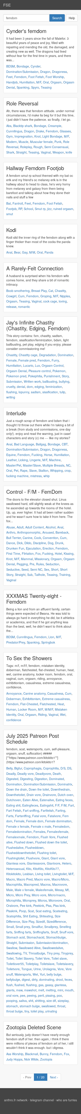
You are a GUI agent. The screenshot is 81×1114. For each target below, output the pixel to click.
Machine (55, 460)
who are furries (66, 1100)
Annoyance (14, 693)
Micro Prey (23, 895)
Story (65, 376)
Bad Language (24, 444)
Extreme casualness (56, 699)
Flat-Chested (29, 704)
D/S (62, 768)
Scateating (60, 911)
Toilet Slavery (24, 958)
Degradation (47, 355)
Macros (45, 884)
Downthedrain (60, 789)
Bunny (44, 1054)
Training (64, 574)
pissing (50, 995)
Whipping (56, 470)
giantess (60, 985)
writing (10, 397)
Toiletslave (47, 964)
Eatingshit (46, 805)
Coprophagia (32, 768)
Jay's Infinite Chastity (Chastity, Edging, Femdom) (38, 325)
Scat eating (43, 911)
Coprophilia (51, 768)
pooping (11, 1000)
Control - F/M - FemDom (34, 491)
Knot (37, 136)
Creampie (54, 126)
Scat (31, 911)
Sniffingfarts (41, 932)
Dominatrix (64, 784)
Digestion (41, 779)
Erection (48, 548)
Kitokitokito (13, 874)
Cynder (35, 66)
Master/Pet (13, 465)
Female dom (34, 821)
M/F (38, 82)
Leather (11, 460)
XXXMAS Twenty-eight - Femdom (34, 598)
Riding (42, 714)
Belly (9, 768)
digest (26, 979)
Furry (55, 360)
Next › (54, 1077)
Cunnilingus (14, 131)
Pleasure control (40, 371)
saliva (23, 1000)
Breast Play (39, 290)
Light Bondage (52, 136)
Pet (16, 470)
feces (68, 979)
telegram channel (42, 1100)
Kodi (11, 229)
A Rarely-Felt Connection (34, 268)
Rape (23, 470)
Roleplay (26, 147)
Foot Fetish (36, 77)
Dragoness (59, 71)
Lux (37, 365)
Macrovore (59, 884)
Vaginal (46, 152)
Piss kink (59, 905)
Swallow (11, 948)
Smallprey (51, 926)
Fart (71, 805)
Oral (46, 82)
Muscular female (41, 141)
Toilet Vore (42, 958)
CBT (65, 444)
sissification (50, 392)
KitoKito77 (52, 868)
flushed (19, 985)
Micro (10, 895)
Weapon (58, 152)
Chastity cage (28, 355)
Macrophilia (14, 884)
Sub (30, 574)
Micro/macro (56, 895)
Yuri (42, 974)
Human (11, 709)
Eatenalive (47, 800)
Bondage (23, 66)
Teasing (46, 87)
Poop (22, 911)
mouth (69, 990)
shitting (40, 1000)
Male (9, 890)
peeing (31, 995)
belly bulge (54, 974)
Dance (10, 543)
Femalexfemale (57, 831)
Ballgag (41, 444)
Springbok (48, 642)
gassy (49, 985)
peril (41, 995)
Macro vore (42, 879)
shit (31, 1000)
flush (9, 985)
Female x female (17, 826)
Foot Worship (55, 77)
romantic (24, 306)
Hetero (66, 863)
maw (19, 990)
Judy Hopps (14, 1059)
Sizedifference (56, 921)
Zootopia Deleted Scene (33, 1027)
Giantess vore (15, 863)
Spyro (35, 87)
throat (61, 1006)
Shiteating (46, 916)
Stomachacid (35, 937)
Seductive (13, 569)
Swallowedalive (52, 948)
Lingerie (35, 460)
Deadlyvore (43, 773)
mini (60, 990)
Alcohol (51, 527)
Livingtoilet (59, 874)
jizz (49, 209)
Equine (11, 455)
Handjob (12, 82)
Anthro (10, 532)
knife (69, 152)
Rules (40, 564)
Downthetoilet (15, 795)
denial (21, 386)
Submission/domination (52, 942)
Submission (14, 381)
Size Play (28, 921)
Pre (32, 564)
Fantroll (18, 203)
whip (46, 476)
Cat (50, 290)
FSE (7, 5)
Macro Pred (25, 879)
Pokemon (58, 371)
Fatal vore (39, 816)
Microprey (29, 900)
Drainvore (49, 795)
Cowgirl (11, 296)
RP (20, 209)
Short (54, 569)
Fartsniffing (22, 816)
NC (68, 465)
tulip (62, 392)
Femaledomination (19, 831)
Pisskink (11, 911)
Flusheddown (34, 847)
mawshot (30, 990)
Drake (40, 131)
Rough (38, 147)
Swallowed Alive (30, 948)
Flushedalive (15, 847)
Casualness (55, 693)
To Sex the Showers (29, 658)
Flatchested (48, 704)
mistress (36, 476)
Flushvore (33, 858)
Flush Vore (48, 837)
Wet (62, 714)
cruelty (10, 386)
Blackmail (31, 1054)
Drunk (59, 543)
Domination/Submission (22, 71)
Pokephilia (35, 376)
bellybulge (13, 979)
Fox (38, 553)
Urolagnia (49, 969)
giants (10, 990)
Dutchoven (13, 800)
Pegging (22, 564)
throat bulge (14, 1011)
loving (63, 301)
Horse (48, 455)
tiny (26, 1011)
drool (59, 979)
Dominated (56, 779)
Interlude (16, 413)
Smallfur (37, 926)
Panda (48, 252)
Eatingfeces (30, 805)
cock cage (50, 301)
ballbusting (50, 381)
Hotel (58, 553)
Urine (37, 969)
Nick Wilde (31, 1059)
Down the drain (16, 789)
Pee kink (26, 905)
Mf (67, 890)
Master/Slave (32, 465)
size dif (51, 1000)
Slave (33, 470)
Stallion (43, 470)
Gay (24, 252)
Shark (10, 152)
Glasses (65, 131)
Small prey (23, 926)
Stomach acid (15, 937)
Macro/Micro (60, 879)
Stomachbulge (56, 937)
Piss (48, 905)
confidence (13, 720)
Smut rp (40, 209)
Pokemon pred (16, 376)
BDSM (10, 66)
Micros (42, 900)
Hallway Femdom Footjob (35, 168)
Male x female (24, 890)
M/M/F (49, 709)
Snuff (54, 932)
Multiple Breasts (53, 465)
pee (22, 995)
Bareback (62, 532)
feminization (54, 386)
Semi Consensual (56, 147)
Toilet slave (59, 958)
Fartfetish (47, 810)
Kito (28, 868)
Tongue (26, 969)
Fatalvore (54, 816)
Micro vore (39, 895)
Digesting (26, 779)
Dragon (45, 71)
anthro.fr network (15, 1100)
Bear (17, 252)
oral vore (12, 995)
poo (59, 995)
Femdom (20, 77)
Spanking (23, 87)
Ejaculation (33, 548)
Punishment (52, 376)
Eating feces (64, 800)
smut (9, 214)
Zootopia (46, 1059)
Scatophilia (13, 916)
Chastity (60, 290)
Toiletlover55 (15, 964)
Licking (23, 460)
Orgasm (56, 82)
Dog (50, 543)
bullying (64, 381)
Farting (60, 810)
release (11, 306)
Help (72, 18)
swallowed (48, 1006)
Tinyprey (67, 953)
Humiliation (27, 82)
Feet (9, 77)
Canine (27, 538)
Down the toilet (39, 789)
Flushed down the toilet (51, 842)
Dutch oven (65, 795)
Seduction (52, 564)
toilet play (37, 1011)
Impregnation (23, 136)
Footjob (11, 209)
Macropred (31, 884)
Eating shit (13, 805)
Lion (51, 637)
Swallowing (13, 953)
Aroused (48, 532)
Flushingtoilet (15, 858)
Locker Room (27, 709)
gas (40, 985)
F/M (64, 805)
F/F (57, 805)
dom (30, 386)
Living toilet (43, 874)
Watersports (22, 974)
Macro (10, 879)
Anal (9, 252)
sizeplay (63, 1000)
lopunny (24, 392)
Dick (20, 543)
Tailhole (39, 574)
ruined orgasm (63, 209)
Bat (8, 203)
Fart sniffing (31, 810)
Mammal (27, 559)
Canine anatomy (34, 693)
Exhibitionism (31, 699)
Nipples (65, 296)
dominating (46, 979)
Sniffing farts (22, 932)
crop (68, 470)
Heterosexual (15, 868)
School (28, 209)
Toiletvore (13, 969)
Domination (65, 355)
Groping (45, 296)
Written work (32, 381)
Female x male (41, 826)
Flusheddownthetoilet (20, 853)
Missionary (42, 559)
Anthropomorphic (29, 532)
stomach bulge (30, 1006)
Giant (45, 858)
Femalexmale (15, 837)
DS (69, 768)
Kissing (68, 553)
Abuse (10, 527)
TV (25, 953)
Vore (60, 969)
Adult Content (34, 527)
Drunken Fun (15, 548)
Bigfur (18, 768)
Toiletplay (31, 964)
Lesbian (28, 874)
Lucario (28, 365)
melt (41, 990)
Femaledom (61, 826)
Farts (9, 816)
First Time (13, 553)
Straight (21, 152)
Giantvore (53, 863)
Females (39, 831)
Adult (20, 527)
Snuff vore (66, 932)
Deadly (11, 773)
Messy (59, 890)
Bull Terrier (13, 538)
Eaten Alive (30, 800)
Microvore (55, 900)
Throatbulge (37, 953)
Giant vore (58, 858)
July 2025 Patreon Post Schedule (32, 738)
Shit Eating (30, 916)
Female (11, 360)
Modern (11, 141)
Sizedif (40, 921)
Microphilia (13, 900)
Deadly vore (25, 773)
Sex (46, 569)
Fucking (37, 455)
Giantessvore (36, 863)
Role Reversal (22, 103)
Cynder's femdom (26, 30)
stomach (12, 1006)
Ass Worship (14, 1054)
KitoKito (38, 868)
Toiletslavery (64, 964)
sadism (36, 392)
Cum (21, 296)
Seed (25, 569)
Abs (8, 126)
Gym (9, 136)
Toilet (10, 958)
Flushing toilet (46, 853)
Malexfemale (44, 890)
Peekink (38, 905)
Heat (60, 704)
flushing (11, 392)
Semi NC (36, 569)
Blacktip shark (22, 126)
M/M (32, 252)
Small (10, 926)
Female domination (58, 821)
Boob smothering (18, 290)
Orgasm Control (53, 365)
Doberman (13, 699)
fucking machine (17, 476)
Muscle (23, 141)
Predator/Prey (15, 642)
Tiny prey (53, 953)
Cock (37, 538)
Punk (57, 141)
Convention (50, 538)
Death (57, 773)
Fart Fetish (13, 810)
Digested (12, 779)
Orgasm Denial (16, 371)
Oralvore (12, 905)
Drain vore (34, 795)
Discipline (39, 543)
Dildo (27, 543)
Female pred (27, 360)
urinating (51, 1011)
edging (39, 386)
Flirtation (28, 553)
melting (51, 990)
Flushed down (23, 842)
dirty (34, 979)
